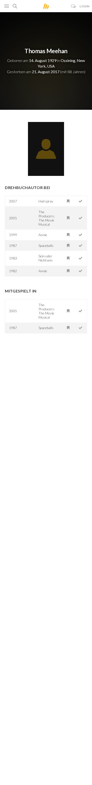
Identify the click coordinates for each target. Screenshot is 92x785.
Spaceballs (46, 245)
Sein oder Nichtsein (46, 258)
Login (85, 6)
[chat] (73, 6)
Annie (43, 235)
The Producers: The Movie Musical (47, 218)
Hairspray (46, 201)
